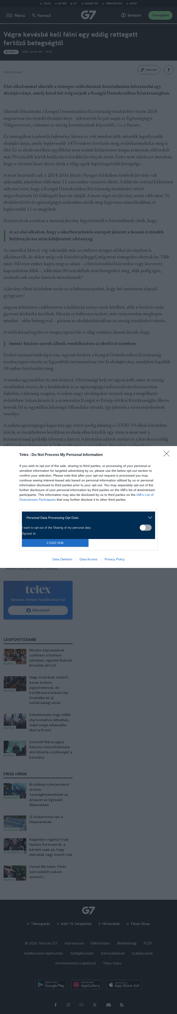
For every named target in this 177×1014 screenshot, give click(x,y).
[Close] (168, 455)
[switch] (146, 528)
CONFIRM (55, 543)
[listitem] (87, 517)
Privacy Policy (115, 559)
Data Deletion (62, 559)
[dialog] (88, 507)
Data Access (88, 559)
